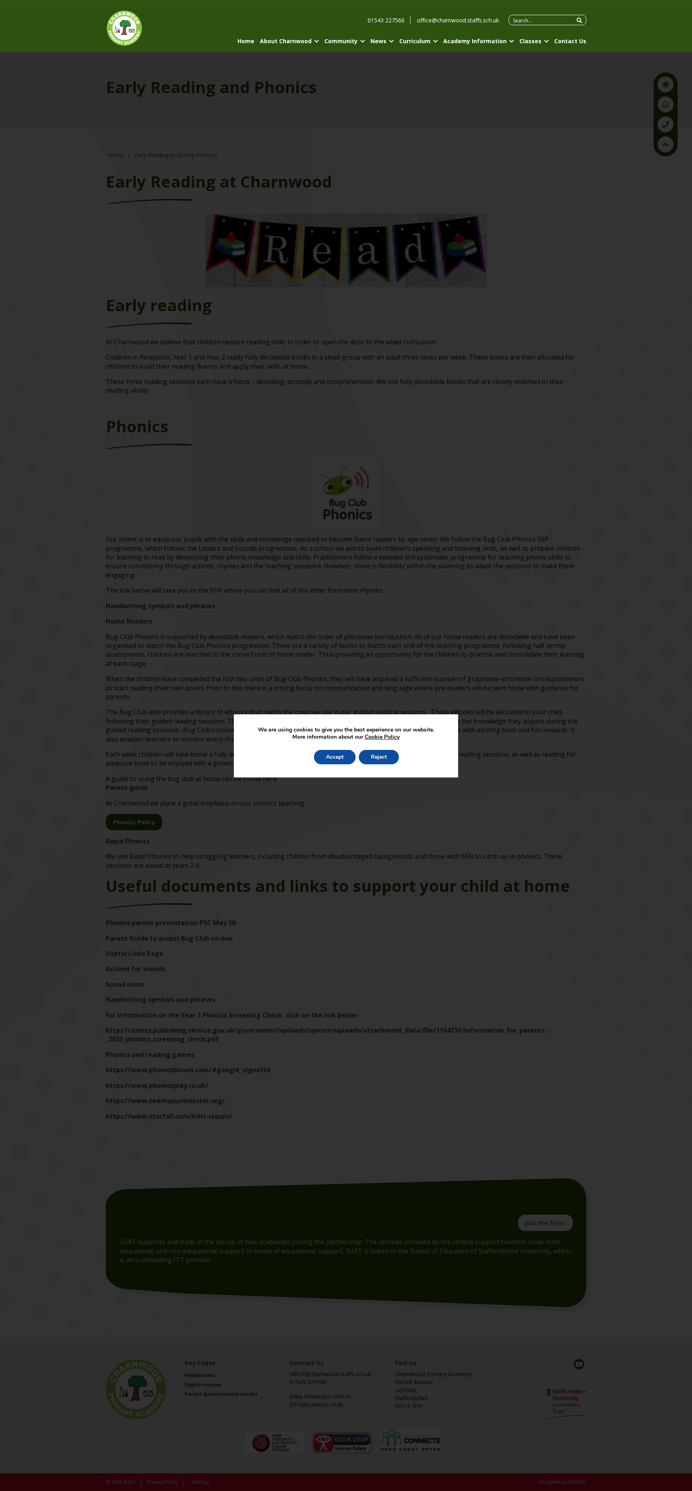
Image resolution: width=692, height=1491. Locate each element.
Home (245, 41)
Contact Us (570, 41)
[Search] (579, 20)
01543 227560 (386, 20)
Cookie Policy (382, 737)
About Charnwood (286, 41)
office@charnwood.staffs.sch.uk (458, 20)
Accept (335, 757)
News (378, 41)
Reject (379, 757)
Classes (530, 41)
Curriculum (414, 41)
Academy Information (475, 41)
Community (341, 41)
